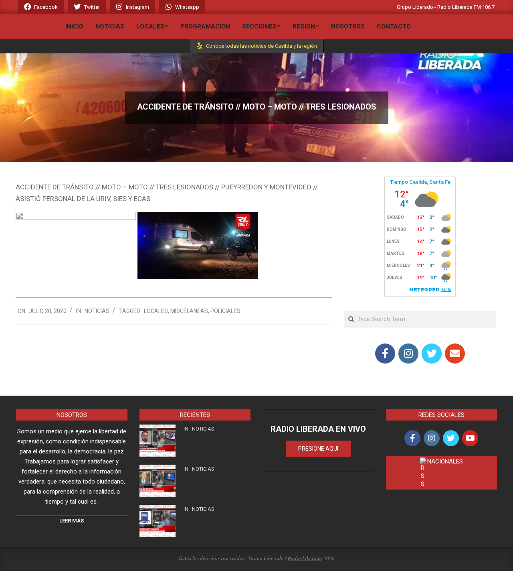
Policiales (225, 311)
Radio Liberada (305, 558)
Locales (156, 311)
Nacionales (445, 461)
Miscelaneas (189, 311)
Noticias (97, 311)
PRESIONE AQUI (318, 448)
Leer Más (71, 521)
